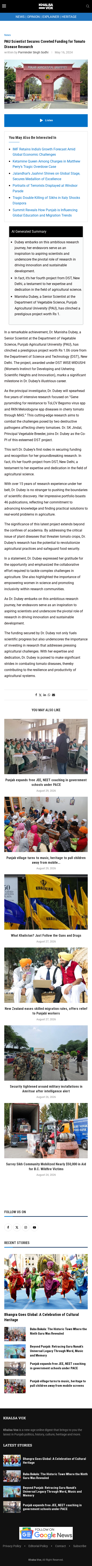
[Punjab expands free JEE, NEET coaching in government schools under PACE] (46, 746)
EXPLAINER (50, 17)
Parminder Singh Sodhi (33, 52)
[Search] (88, 6)
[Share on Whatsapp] (49, 695)
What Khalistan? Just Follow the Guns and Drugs (46, 935)
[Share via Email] (53, 695)
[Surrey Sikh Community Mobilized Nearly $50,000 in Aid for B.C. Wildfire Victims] (46, 1130)
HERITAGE (69, 17)
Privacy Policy (12, 1546)
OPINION (33, 17)
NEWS (20, 17)
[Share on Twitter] (40, 695)
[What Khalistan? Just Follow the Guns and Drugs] (46, 902)
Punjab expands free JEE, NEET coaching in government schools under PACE (58, 1366)
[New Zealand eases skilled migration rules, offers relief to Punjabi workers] (46, 975)
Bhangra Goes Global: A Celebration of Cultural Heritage (41, 1317)
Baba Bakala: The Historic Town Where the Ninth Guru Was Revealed (58, 1331)
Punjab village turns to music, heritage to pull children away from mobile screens (58, 1383)
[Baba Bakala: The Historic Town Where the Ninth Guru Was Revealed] (15, 1334)
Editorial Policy (38, 1546)
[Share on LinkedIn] (44, 695)
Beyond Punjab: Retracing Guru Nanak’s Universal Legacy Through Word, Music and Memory (56, 1351)
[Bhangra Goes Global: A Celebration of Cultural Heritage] (46, 1281)
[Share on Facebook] (36, 695)
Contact (60, 1546)
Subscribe (79, 1546)
